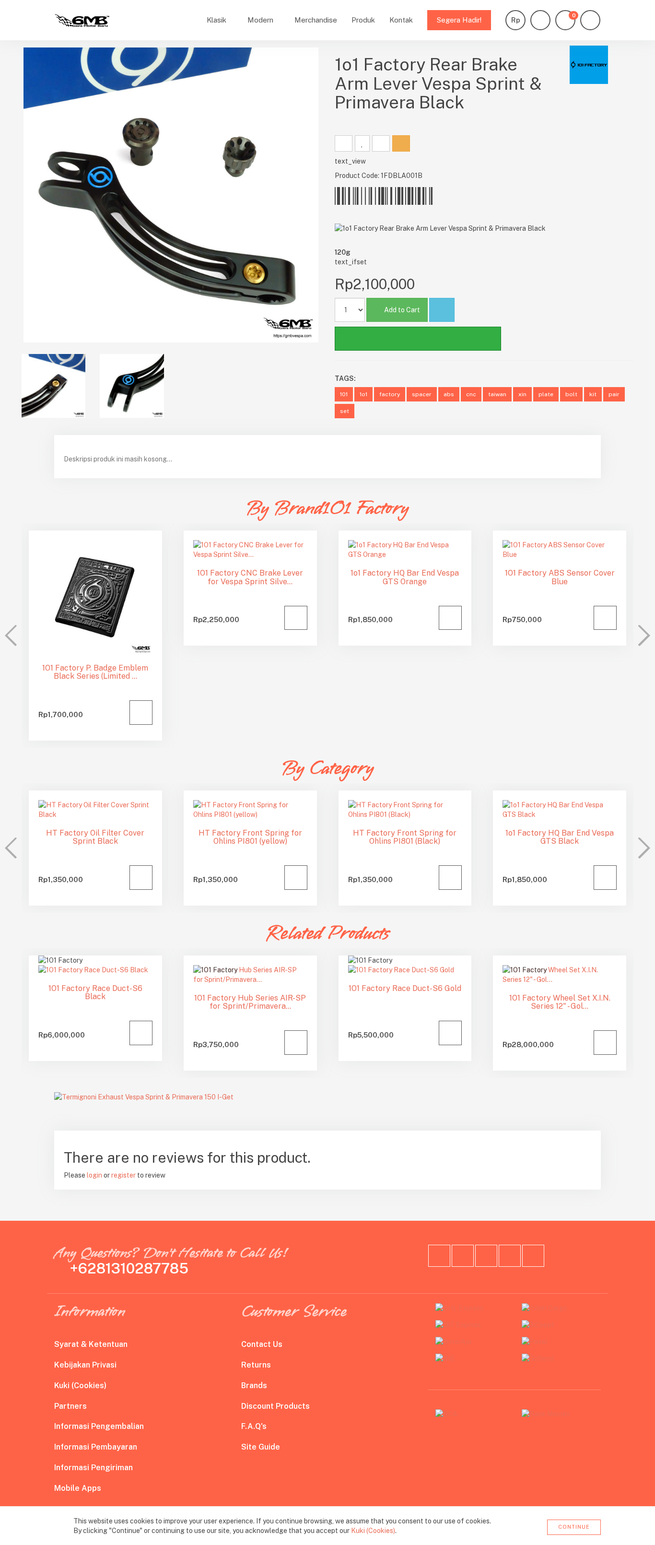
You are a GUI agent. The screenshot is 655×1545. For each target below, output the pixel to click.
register (123, 1175)
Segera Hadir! (459, 20)
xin (522, 394)
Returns (256, 1364)
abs (449, 394)
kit (593, 394)
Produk (363, 20)
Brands (254, 1385)
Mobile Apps (77, 1488)
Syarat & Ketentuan (91, 1344)
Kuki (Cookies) (80, 1385)
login (94, 1175)
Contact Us (261, 1344)
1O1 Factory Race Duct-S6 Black (95, 993)
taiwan (497, 394)
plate (545, 394)
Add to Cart (402, 310)
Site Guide (260, 1446)
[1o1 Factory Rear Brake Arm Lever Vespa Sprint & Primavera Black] (171, 195)
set (344, 411)
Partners (70, 1406)
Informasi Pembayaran (95, 1446)
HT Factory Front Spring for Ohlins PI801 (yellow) (250, 837)
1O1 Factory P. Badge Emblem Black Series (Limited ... (95, 672)
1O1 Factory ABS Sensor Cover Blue (560, 577)
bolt (571, 394)
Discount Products (275, 1406)
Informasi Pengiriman (93, 1467)
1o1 (363, 394)
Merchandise (315, 20)
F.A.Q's (254, 1426)
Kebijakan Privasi (85, 1364)
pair (614, 394)
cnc (471, 394)
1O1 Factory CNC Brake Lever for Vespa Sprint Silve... (250, 577)
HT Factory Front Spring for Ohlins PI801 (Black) (404, 837)
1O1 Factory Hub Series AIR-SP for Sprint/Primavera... (250, 1002)
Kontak (401, 20)
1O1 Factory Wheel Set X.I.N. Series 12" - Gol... (559, 1002)
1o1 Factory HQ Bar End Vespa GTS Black (559, 837)
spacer (422, 394)
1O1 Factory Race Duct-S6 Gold (405, 988)
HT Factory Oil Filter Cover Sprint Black (95, 837)
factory (389, 394)
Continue (574, 1527)
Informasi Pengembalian (99, 1426)
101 (344, 394)
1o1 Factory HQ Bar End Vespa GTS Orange (405, 577)
